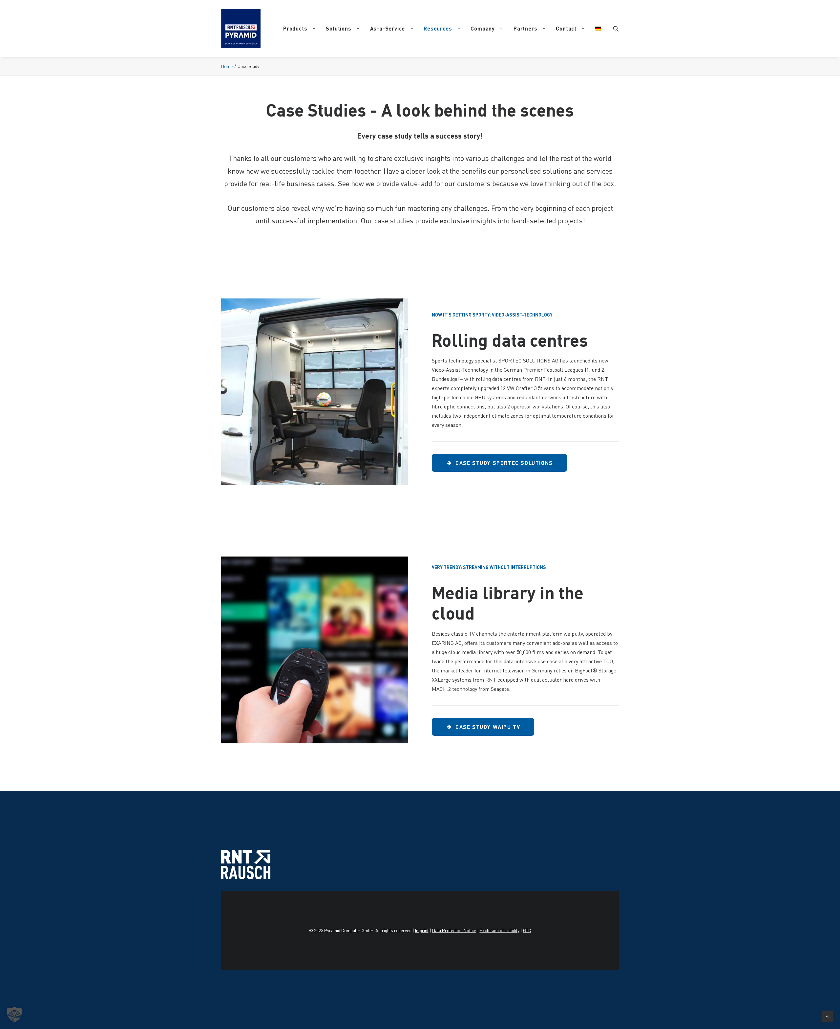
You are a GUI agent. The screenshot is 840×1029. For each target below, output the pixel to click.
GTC (527, 930)
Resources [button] (438, 28)
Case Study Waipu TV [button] (487, 727)
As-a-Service (387, 28)
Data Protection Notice (454, 930)
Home (227, 66)
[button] (616, 28)
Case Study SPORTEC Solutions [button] (504, 463)
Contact (566, 28)
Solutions (338, 28)
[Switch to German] (596, 28)
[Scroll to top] (827, 1015)
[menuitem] (299, 28)
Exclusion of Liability (499, 930)
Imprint (422, 930)
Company (483, 28)
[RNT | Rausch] (241, 28)
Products (295, 28)
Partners (525, 28)
